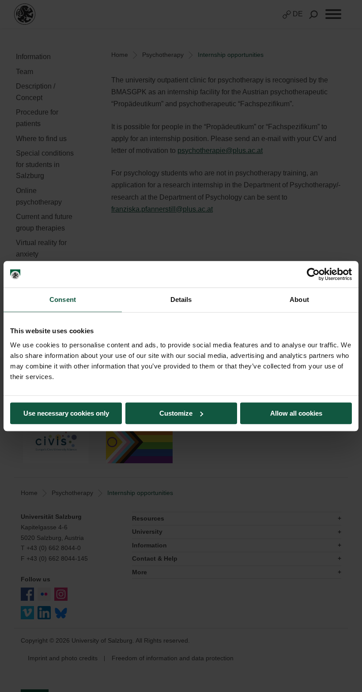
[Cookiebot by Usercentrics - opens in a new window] (313, 274)
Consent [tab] (62, 299)
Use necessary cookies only (66, 413)
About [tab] (299, 299)
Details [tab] (181, 299)
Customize (175, 413)
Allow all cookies (296, 413)
